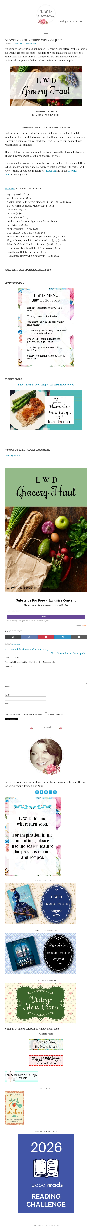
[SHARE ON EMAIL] (79, 637)
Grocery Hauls (12, 455)
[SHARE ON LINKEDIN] (62, 637)
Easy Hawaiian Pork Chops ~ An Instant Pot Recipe (46, 384)
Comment (9, 666)
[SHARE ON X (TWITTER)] (13, 637)
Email (7, 695)
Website (7, 703)
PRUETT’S (10, 188)
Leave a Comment (31, 43)
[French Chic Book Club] (40, 974)
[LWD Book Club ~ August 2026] (40, 925)
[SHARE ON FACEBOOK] (29, 637)
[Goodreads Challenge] (46, 1173)
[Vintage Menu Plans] (40, 1024)
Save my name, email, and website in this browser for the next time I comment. (34, 714)
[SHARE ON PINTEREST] (46, 637)
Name (7, 687)
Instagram (50, 170)
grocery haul (16, 644)
